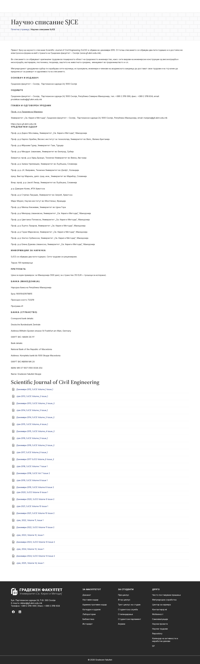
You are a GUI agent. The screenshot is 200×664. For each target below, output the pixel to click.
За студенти (125, 589)
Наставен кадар (90, 599)
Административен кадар (94, 604)
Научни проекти (160, 624)
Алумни (121, 624)
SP (153, 646)
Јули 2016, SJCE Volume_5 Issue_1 (32, 438)
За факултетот (91, 589)
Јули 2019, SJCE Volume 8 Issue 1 (31, 480)
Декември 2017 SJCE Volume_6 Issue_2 (35, 459)
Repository (157, 633)
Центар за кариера (161, 604)
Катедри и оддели (91, 609)
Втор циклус (124, 599)
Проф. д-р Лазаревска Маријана (27, 111)
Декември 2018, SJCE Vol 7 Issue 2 (33, 473)
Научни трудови (160, 628)
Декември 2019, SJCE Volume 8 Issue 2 (35, 487)
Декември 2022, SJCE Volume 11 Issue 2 (35, 527)
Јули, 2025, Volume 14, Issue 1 (30, 563)
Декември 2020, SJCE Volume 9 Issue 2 (35, 499)
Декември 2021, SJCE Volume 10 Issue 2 (35, 513)
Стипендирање (125, 614)
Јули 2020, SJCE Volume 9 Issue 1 (32, 492)
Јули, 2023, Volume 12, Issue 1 (30, 535)
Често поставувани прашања (166, 595)
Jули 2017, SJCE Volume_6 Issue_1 (32, 452)
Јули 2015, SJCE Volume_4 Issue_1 (32, 424)
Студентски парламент (129, 619)
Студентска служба (128, 609)
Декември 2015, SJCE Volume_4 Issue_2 (35, 431)
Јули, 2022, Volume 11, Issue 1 (29, 520)
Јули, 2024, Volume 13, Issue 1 (30, 549)
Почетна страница (20, 29)
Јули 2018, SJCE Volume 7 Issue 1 (31, 466)
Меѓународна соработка (164, 599)
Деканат (86, 595)
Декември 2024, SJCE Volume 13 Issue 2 (35, 556)
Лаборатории (89, 614)
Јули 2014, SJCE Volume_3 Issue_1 (32, 410)
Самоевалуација (160, 619)
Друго (156, 589)
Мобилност (157, 614)
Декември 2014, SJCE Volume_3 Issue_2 (35, 417)
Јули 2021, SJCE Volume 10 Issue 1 (32, 506)
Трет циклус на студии (129, 604)
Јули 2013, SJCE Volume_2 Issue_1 (32, 396)
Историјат (87, 624)
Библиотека (88, 619)
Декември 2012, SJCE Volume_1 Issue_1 (34, 389)
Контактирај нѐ (159, 609)
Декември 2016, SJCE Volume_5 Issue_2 (35, 445)
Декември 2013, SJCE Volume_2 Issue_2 (35, 403)
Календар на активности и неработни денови (165, 640)
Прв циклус (123, 595)
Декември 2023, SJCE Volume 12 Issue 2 (35, 542)
